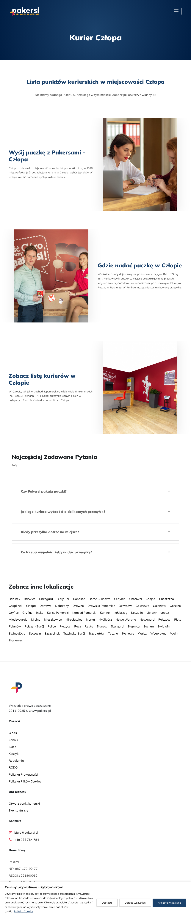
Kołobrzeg (120, 612)
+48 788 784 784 (26, 839)
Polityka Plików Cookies (25, 781)
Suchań (148, 626)
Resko (89, 626)
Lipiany (151, 612)
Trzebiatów (96, 633)
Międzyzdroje (18, 619)
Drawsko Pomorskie (101, 606)
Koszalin (137, 612)
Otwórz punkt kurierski (24, 803)
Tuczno (113, 633)
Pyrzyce (65, 626)
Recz (77, 626)
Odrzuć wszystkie (135, 902)
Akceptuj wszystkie (169, 902)
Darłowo (45, 606)
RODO (13, 767)
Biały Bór (63, 599)
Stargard (117, 626)
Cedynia (120, 599)
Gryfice (14, 612)
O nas (13, 733)
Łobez (164, 612)
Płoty (177, 619)
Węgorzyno (158, 633)
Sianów (102, 626)
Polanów (15, 626)
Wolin (174, 633)
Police (52, 626)
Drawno (78, 606)
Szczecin (35, 633)
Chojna (150, 599)
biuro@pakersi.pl (26, 832)
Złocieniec (16, 640)
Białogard (46, 599)
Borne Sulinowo (99, 599)
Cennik (13, 740)
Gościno (175, 606)
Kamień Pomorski (84, 612)
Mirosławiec (73, 619)
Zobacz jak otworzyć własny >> (134, 95)
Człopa (31, 606)
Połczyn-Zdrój (34, 626)
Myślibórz (105, 619)
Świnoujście (17, 633)
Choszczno (166, 599)
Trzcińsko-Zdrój (74, 633)
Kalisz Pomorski (58, 612)
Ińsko (39, 612)
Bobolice (79, 599)
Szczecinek (52, 633)
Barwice (29, 599)
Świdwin (163, 626)
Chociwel (135, 599)
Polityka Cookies (23, 911)
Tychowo (128, 633)
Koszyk (13, 753)
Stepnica (133, 626)
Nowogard (147, 619)
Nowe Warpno (126, 619)
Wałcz (142, 633)
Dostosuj (107, 902)
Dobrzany (62, 606)
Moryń (90, 619)
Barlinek (14, 599)
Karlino (105, 612)
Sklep (12, 747)
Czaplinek (15, 606)
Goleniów (159, 606)
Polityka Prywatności (23, 774)
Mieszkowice (53, 619)
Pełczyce (164, 619)
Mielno (35, 619)
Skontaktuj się (18, 810)
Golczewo (142, 606)
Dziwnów (125, 606)
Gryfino (27, 612)
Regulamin (16, 760)
